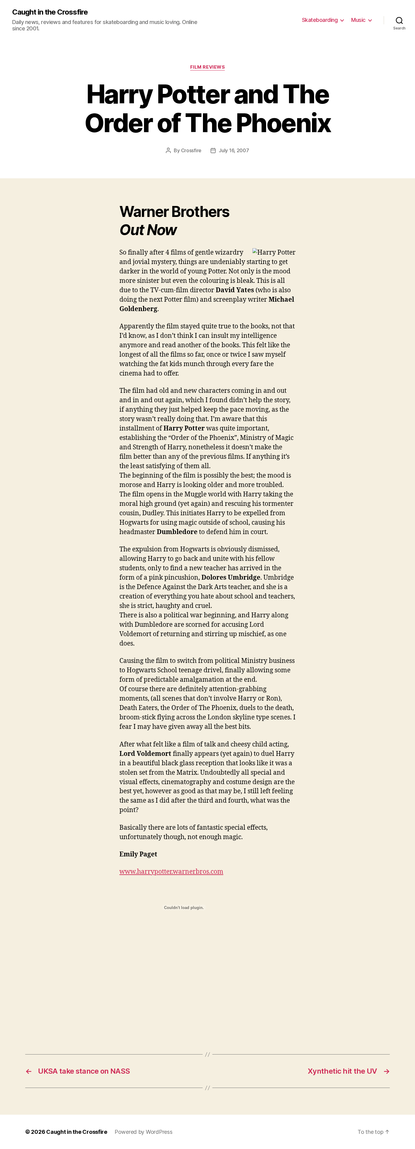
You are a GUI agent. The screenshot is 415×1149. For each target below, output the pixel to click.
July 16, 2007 (234, 150)
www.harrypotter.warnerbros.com (171, 872)
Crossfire (191, 150)
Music (358, 20)
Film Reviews (207, 67)
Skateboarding (320, 20)
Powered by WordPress (144, 1132)
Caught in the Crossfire (50, 12)
